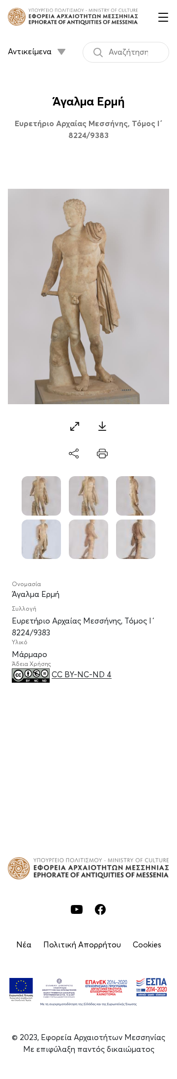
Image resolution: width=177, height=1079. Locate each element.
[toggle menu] (163, 16)
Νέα (23, 945)
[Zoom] (75, 426)
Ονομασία (26, 585)
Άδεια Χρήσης (31, 664)
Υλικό (20, 643)
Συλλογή (24, 609)
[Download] (102, 426)
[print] (102, 454)
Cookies (147, 945)
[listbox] (37, 48)
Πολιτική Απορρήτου (82, 945)
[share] (75, 454)
